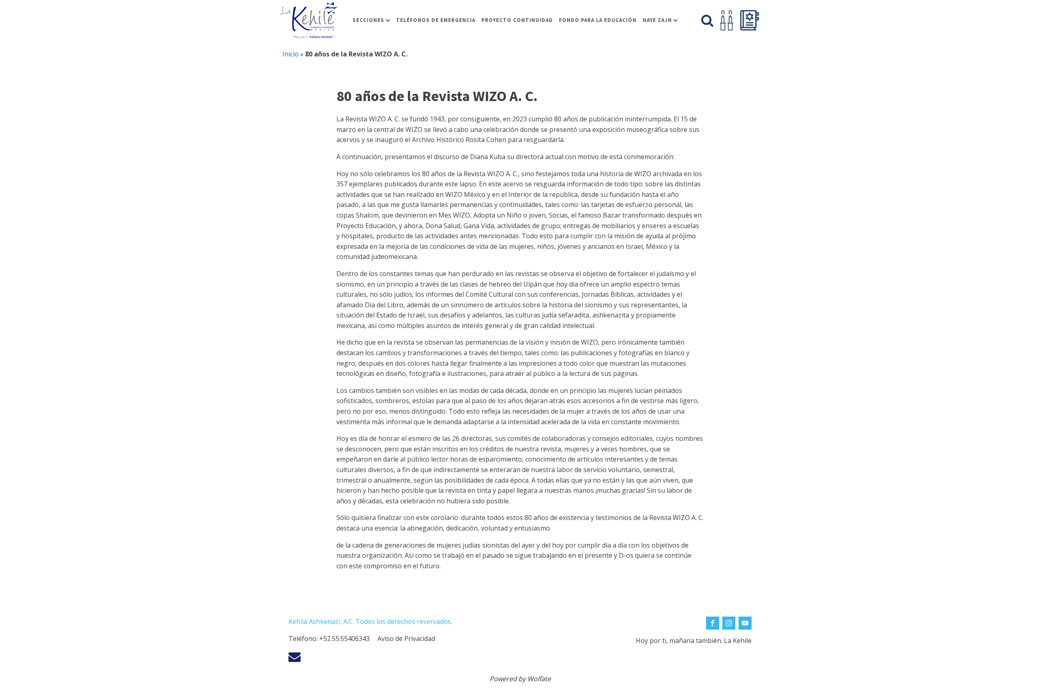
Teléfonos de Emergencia (435, 20)
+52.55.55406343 (344, 638)
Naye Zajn (657, 20)
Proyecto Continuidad (517, 20)
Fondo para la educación (598, 20)
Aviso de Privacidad (406, 638)
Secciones (368, 20)
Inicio (290, 54)
